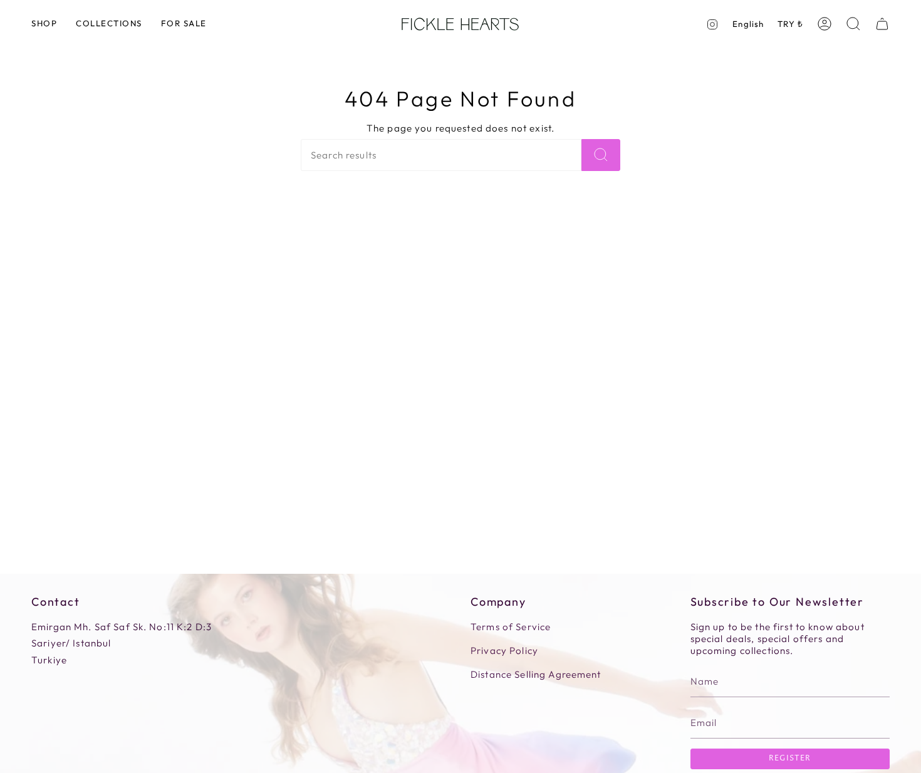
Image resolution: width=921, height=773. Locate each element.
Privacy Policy (504, 650)
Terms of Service (511, 627)
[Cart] (882, 23)
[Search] (600, 155)
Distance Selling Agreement (536, 674)
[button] (44, 24)
